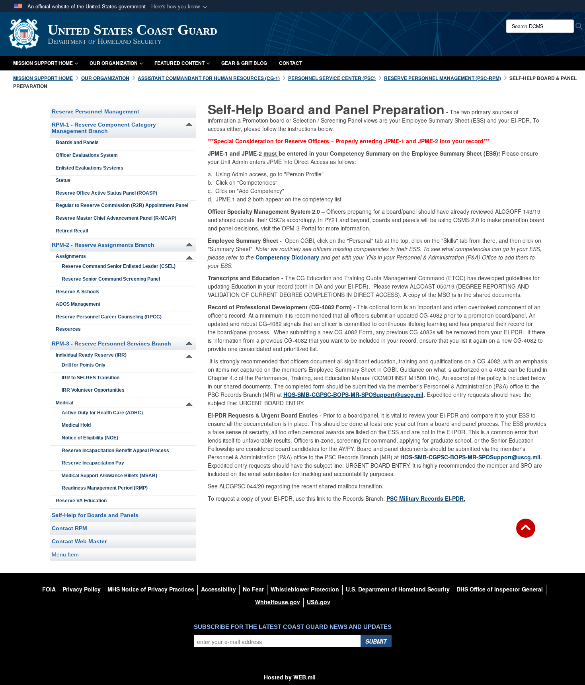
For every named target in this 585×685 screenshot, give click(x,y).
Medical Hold (76, 425)
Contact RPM (69, 528)
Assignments (71, 256)
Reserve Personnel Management (95, 111)
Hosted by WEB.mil (290, 677)
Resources (68, 329)
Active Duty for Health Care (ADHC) (102, 413)
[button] (180, 6)
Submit (376, 641)
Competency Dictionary (287, 257)
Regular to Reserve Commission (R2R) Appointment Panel (122, 205)
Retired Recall (72, 231)
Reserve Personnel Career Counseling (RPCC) (109, 317)
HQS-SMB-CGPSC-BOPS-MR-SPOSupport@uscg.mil (353, 394)
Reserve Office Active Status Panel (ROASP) (106, 193)
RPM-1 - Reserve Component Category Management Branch (104, 127)
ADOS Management (78, 304)
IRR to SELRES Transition (90, 378)
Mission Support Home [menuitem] (43, 62)
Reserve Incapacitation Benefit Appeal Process (115, 450)
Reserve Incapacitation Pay (93, 463)
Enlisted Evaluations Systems (89, 168)
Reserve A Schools (77, 292)
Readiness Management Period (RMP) (105, 488)
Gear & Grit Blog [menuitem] (244, 62)
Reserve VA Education (81, 501)
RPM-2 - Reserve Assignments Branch (103, 245)
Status (63, 180)
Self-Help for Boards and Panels (95, 515)
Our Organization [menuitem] (114, 62)
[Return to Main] (525, 533)
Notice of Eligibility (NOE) (90, 438)
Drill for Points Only (83, 365)
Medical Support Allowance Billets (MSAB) (109, 475)
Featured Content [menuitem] (179, 62)
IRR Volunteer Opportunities (93, 390)
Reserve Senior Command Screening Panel (111, 279)
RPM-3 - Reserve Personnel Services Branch (111, 343)
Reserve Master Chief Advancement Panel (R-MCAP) (116, 218)
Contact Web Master (79, 541)
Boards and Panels (77, 142)
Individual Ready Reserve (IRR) (91, 355)
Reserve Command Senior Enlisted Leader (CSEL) (119, 266)
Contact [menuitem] (290, 62)
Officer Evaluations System (87, 155)
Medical (64, 403)
